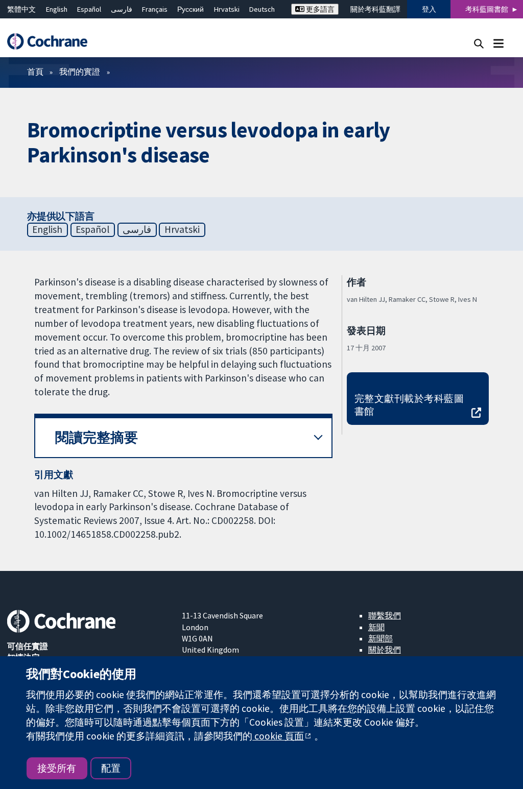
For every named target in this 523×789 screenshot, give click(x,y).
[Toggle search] (479, 43)
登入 (429, 9)
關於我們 (384, 649)
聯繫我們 (384, 615)
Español (89, 9)
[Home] (52, 41)
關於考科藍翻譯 (375, 9)
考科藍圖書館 (486, 9)
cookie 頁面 (278, 736)
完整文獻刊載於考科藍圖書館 (409, 404)
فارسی (121, 9)
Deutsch (262, 9)
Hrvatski (227, 9)
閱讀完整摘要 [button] (96, 437)
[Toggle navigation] (498, 43)
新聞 (376, 627)
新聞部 (380, 638)
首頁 (35, 71)
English (56, 9)
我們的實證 (79, 71)
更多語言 (319, 9)
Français (155, 9)
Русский (190, 9)
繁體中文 (21, 9)
